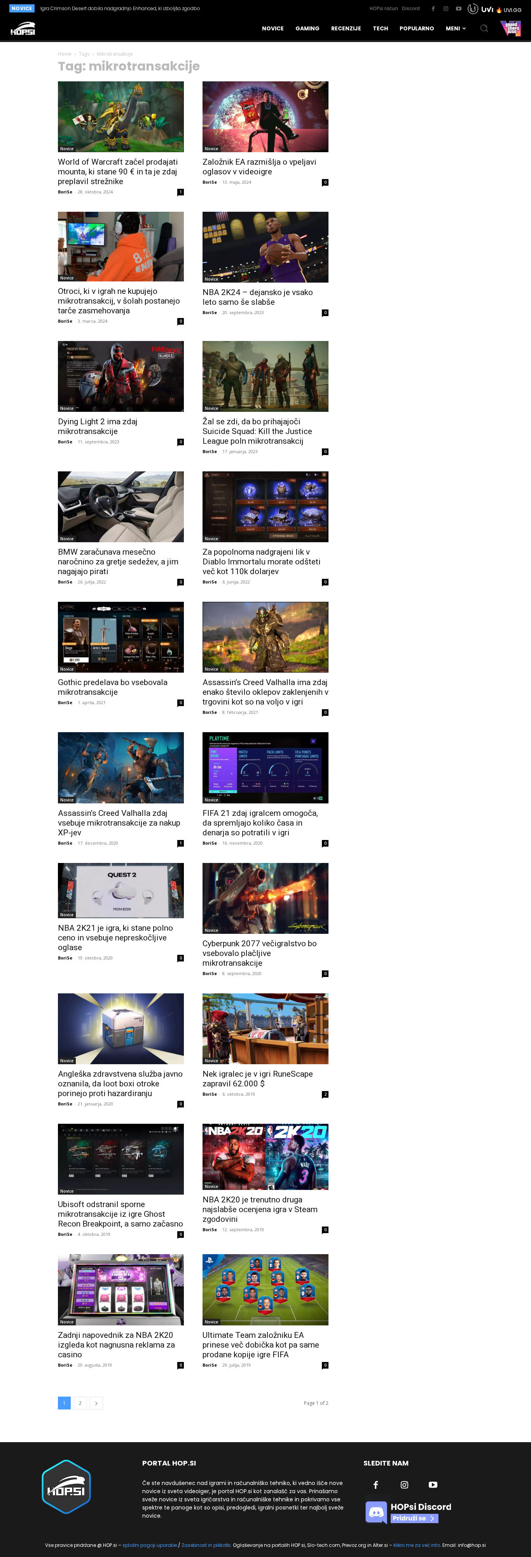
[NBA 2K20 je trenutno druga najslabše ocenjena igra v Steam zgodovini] (265, 1157)
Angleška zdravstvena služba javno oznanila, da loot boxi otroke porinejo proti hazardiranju (120, 1083)
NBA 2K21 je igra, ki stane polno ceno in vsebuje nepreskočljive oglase (115, 937)
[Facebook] (433, 9)
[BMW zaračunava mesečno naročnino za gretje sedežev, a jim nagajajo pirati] (121, 506)
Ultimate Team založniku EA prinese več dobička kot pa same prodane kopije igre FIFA (261, 1344)
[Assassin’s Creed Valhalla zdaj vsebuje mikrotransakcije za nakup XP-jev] (121, 767)
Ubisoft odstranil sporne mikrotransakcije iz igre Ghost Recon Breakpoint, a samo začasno (120, 1214)
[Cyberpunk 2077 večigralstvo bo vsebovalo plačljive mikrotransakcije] (265, 898)
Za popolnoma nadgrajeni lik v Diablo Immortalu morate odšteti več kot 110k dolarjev (262, 561)
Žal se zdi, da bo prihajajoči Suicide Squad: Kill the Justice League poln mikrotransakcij (257, 431)
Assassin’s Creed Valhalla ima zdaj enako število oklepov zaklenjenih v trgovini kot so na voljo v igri (265, 692)
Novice (66, 148)
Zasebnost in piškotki (206, 1545)
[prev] (239, 8)
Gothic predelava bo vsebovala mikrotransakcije (113, 687)
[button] (484, 28)
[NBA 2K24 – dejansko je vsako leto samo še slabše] (265, 247)
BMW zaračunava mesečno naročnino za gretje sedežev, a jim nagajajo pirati (118, 561)
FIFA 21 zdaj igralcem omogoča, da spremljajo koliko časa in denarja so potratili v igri (260, 822)
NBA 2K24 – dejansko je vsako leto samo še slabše (258, 297)
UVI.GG (513, 10)
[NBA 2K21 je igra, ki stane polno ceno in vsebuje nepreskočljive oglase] (121, 890)
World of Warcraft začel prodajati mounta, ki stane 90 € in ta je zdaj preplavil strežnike (118, 171)
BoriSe (65, 192)
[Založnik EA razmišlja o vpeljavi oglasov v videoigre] (265, 116)
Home (65, 54)
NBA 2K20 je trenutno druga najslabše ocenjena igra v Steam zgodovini (260, 1209)
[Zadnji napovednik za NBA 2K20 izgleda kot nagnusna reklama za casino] (121, 1289)
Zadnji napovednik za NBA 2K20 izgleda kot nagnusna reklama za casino (116, 1344)
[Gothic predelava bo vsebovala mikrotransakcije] (121, 637)
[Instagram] (445, 9)
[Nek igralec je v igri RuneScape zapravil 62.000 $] (265, 1028)
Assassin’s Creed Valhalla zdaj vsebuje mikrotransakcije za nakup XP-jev (119, 822)
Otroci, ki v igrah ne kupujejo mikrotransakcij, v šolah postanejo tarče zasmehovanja (119, 300)
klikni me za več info (416, 1545)
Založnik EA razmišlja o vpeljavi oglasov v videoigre (259, 166)
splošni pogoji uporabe (149, 1545)
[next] (251, 8)
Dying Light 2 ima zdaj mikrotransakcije (98, 426)
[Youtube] (458, 9)
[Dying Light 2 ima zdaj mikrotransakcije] (121, 376)
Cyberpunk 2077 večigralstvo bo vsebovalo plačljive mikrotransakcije (260, 953)
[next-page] (96, 1403)
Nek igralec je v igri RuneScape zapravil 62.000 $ (258, 1078)
